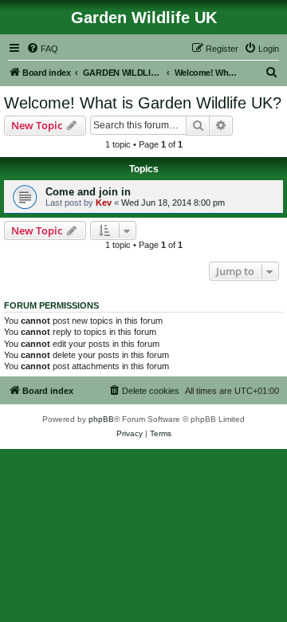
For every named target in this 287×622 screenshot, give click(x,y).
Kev (104, 202)
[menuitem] (42, 48)
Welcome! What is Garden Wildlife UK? (142, 103)
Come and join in (88, 192)
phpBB (101, 419)
